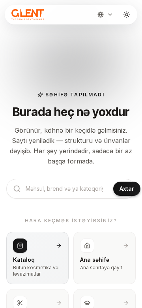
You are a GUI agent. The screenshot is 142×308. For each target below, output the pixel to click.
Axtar (127, 188)
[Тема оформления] (127, 15)
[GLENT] (26, 15)
